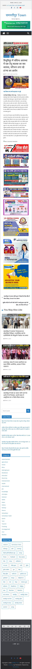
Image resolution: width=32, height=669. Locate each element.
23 (20, 637)
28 (12, 640)
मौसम (4, 582)
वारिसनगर (5, 586)
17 (24, 634)
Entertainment (6, 481)
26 (4, 640)
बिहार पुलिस (5, 573)
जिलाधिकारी (12, 557)
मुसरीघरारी (5, 578)
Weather (4, 534)
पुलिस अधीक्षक (6, 569)
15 (15, 634)
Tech (3, 521)
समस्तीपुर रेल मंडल (7, 603)
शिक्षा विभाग (11, 590)
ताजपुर (10, 561)
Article (3, 464)
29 (15, 640)
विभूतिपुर (21, 586)
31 (24, 640)
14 (12, 634)
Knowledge (5, 491)
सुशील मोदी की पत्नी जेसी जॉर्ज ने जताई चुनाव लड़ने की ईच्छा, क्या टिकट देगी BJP (15, 304)
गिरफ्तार (4, 557)
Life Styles (4, 494)
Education (4, 475)
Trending (4, 526)
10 (24, 631)
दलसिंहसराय (18, 561)
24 (24, 637)
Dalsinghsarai (5, 470)
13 (8, 634)
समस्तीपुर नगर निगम (7, 598)
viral (3, 532)
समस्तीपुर (15, 594)
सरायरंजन (5, 607)
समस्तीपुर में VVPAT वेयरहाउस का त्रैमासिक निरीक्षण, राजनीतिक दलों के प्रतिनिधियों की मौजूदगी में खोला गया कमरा (15, 333)
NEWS (12, 56)
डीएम (4, 561)
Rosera (4, 510)
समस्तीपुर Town (16, 15)
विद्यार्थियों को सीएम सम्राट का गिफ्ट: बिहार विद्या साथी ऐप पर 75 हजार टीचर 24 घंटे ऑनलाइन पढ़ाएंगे (18, 6)
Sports (3, 518)
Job (3, 489)
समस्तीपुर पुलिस (18, 598)
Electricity (4, 478)
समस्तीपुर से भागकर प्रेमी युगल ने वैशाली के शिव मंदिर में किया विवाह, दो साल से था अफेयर (17, 297)
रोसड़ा (16, 582)
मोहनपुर (12, 578)
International (5, 486)
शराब (4, 590)
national (5, 544)
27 (8, 640)
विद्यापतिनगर (13, 586)
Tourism (4, 524)
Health (3, 483)
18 (28, 634)
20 (8, 637)
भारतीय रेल (14, 573)
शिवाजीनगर (20, 590)
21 (12, 637)
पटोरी (21, 565)
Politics (4, 505)
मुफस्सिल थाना (23, 573)
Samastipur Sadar (7, 516)
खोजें (28, 411)
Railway (4, 507)
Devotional (5, 473)
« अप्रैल (14, 644)
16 (20, 634)
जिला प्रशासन (22, 557)
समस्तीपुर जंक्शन (24, 594)
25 (28, 637)
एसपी (12, 548)
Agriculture (5, 462)
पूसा (14, 569)
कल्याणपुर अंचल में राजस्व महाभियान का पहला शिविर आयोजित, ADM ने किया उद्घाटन (15, 364)
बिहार (19, 569)
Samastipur (6, 56)
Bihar (3, 467)
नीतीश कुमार (13, 565)
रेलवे (10, 582)
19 (4, 637)
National (4, 497)
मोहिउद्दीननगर (21, 578)
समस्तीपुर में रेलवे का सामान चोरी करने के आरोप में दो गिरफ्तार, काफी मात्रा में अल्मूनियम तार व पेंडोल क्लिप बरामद (15, 395)
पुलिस (27, 565)
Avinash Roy (14, 74)
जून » (18, 644)
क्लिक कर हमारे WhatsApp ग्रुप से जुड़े (16, 26)
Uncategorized (6, 529)
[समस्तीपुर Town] (4, 33)
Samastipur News (16, 544)
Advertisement (6, 459)
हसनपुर (12, 607)
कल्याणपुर (19, 548)
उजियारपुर (5, 548)
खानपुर (20, 553)
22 (15, 637)
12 (4, 634)
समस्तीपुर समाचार (18, 603)
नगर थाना (5, 565)
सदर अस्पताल (6, 594)
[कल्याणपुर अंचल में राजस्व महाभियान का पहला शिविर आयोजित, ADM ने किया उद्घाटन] (16, 346)
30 (20, 640)
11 (28, 631)
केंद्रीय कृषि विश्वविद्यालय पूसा (9, 553)
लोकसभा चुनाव (24, 582)
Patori (3, 502)
